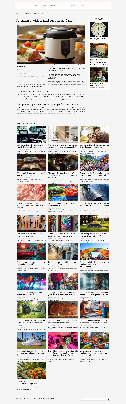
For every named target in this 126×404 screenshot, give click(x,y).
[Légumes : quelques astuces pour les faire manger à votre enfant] (99, 74)
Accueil (17, 13)
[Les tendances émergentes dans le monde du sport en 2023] (31, 281)
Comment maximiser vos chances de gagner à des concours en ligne (93, 322)
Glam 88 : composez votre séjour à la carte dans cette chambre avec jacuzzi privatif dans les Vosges (63, 353)
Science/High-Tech (72, 5)
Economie (43, 5)
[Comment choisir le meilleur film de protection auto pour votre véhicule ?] (94, 192)
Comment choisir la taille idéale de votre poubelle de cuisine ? (62, 263)
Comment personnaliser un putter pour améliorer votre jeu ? (93, 235)
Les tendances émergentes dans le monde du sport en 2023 (30, 293)
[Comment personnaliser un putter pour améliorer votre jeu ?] (94, 223)
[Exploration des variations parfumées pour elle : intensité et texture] (31, 192)
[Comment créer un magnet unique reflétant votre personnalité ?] (63, 223)
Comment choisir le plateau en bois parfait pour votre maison (62, 322)
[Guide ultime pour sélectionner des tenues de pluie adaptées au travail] (94, 281)
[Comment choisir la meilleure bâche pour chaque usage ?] (63, 192)
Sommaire (21, 66)
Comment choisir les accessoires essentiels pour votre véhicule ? (30, 146)
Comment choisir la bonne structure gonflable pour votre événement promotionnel (94, 264)
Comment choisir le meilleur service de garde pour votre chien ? (94, 146)
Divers (82, 5)
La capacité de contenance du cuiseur (27, 70)
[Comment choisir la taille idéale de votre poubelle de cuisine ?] (63, 251)
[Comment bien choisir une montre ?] (99, 29)
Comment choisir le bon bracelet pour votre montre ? (30, 235)
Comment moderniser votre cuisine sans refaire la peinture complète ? (62, 146)
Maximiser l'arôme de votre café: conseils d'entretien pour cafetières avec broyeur (62, 175)
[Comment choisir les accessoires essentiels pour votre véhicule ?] (31, 134)
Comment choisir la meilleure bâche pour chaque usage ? (62, 204)
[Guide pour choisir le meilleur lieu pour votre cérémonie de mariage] (63, 281)
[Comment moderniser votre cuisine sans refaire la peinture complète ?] (63, 134)
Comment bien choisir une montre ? (97, 39)
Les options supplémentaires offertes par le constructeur (31, 76)
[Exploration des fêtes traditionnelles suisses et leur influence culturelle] (94, 162)
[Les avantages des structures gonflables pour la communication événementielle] (94, 340)
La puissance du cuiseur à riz (25, 73)
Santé (62, 5)
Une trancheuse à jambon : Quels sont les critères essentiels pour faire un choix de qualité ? (99, 61)
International (53, 5)
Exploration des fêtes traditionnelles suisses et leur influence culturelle (94, 174)
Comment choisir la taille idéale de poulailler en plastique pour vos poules (31, 323)
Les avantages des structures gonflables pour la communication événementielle (93, 353)
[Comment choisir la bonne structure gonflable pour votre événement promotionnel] (94, 251)
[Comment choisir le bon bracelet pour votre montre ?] (31, 223)
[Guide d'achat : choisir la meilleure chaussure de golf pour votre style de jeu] (31, 340)
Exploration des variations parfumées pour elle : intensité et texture (30, 205)
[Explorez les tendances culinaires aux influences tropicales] (31, 370)
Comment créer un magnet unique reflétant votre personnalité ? (62, 235)
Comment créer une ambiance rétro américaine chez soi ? (31, 263)
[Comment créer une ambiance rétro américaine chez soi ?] (31, 251)
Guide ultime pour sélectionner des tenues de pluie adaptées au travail (94, 293)
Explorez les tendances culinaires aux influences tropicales (30, 382)
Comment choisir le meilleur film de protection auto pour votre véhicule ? (94, 205)
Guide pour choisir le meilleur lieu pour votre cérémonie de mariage (61, 293)
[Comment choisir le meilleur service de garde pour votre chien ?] (94, 134)
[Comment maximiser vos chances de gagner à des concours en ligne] (94, 310)
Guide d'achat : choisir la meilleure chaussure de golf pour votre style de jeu (31, 353)
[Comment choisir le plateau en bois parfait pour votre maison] (63, 310)
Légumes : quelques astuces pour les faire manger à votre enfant (98, 85)
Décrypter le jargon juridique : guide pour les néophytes (31, 174)
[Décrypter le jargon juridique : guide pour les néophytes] (31, 162)
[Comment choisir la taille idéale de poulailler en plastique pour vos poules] (31, 310)
